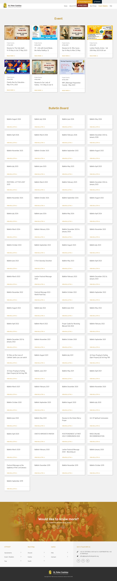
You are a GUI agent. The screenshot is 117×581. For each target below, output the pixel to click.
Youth (29, 561)
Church (30, 553)
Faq (5, 561)
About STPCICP (73, 6)
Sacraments (84, 6)
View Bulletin (11, 127)
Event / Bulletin (103, 6)
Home (65, 6)
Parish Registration (85, 1)
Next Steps (93, 6)
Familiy (30, 557)
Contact (97, 1)
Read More (10, 56)
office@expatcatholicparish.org (89, 556)
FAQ (111, 6)
